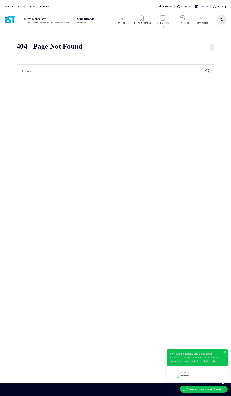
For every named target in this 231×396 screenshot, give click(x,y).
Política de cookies (13, 6)
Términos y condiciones (38, 6)
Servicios (163, 23)
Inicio (122, 23)
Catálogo (183, 23)
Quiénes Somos (142, 23)
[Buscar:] (115, 71)
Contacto (202, 23)
